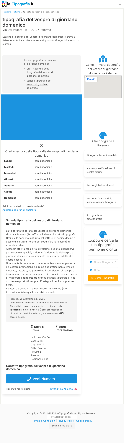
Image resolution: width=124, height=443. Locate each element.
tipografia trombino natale (102, 155)
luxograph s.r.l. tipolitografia (95, 217)
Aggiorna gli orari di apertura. (19, 209)
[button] (120, 4)
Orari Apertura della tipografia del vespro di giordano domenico (39, 72)
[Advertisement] (103, 26)
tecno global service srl (100, 185)
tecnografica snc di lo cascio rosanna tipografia (101, 200)
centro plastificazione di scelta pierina (101, 170)
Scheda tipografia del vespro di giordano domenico (38, 84)
